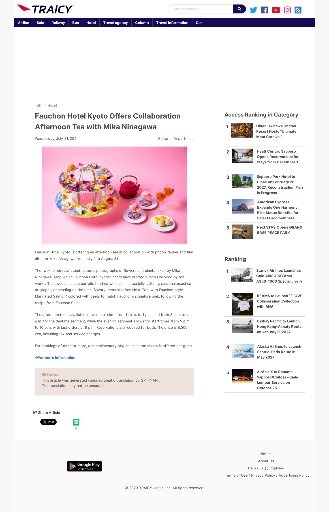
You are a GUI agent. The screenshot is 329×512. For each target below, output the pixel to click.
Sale (40, 22)
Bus (75, 22)
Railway (58, 22)
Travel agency (115, 22)
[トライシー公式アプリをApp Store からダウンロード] (43, 466)
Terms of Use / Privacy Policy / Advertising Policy (267, 475)
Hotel (91, 22)
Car (199, 22)
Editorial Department (176, 138)
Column (142, 22)
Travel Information (172, 22)
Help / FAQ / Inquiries (266, 468)
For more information (56, 357)
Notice (265, 454)
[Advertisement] (164, 64)
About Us (266, 461)
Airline (23, 22)
